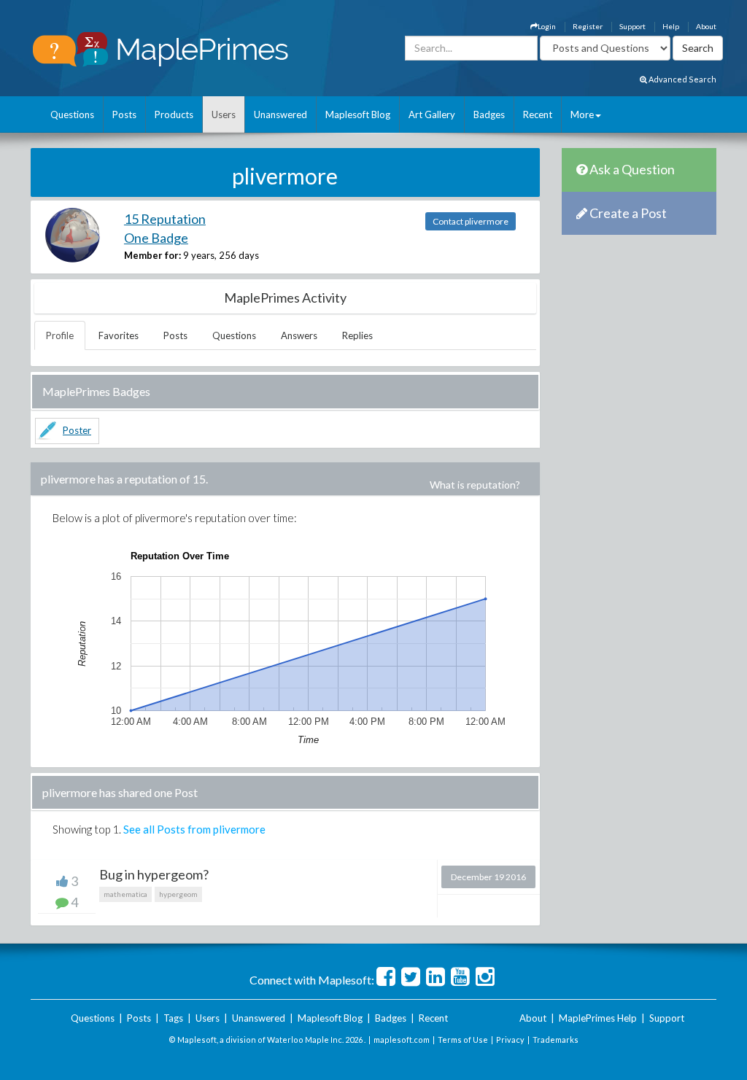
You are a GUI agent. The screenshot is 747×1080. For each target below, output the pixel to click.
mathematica (125, 894)
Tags (173, 1018)
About (706, 26)
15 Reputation (165, 219)
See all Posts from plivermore (194, 829)
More (582, 114)
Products (174, 114)
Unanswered (280, 114)
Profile (60, 335)
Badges (489, 114)
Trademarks (555, 1039)
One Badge (156, 238)
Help (670, 26)
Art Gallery (432, 114)
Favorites (118, 335)
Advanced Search (681, 79)
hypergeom (178, 894)
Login (547, 26)
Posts (124, 114)
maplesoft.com (402, 1039)
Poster (77, 430)
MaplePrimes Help (598, 1018)
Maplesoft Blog (357, 114)
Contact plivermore (470, 221)
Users (224, 114)
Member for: (152, 255)
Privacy (510, 1039)
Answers (299, 335)
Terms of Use (463, 1039)
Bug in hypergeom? (154, 874)
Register (588, 26)
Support (632, 26)
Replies (357, 335)
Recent (537, 114)
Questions (72, 114)
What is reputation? (475, 484)
